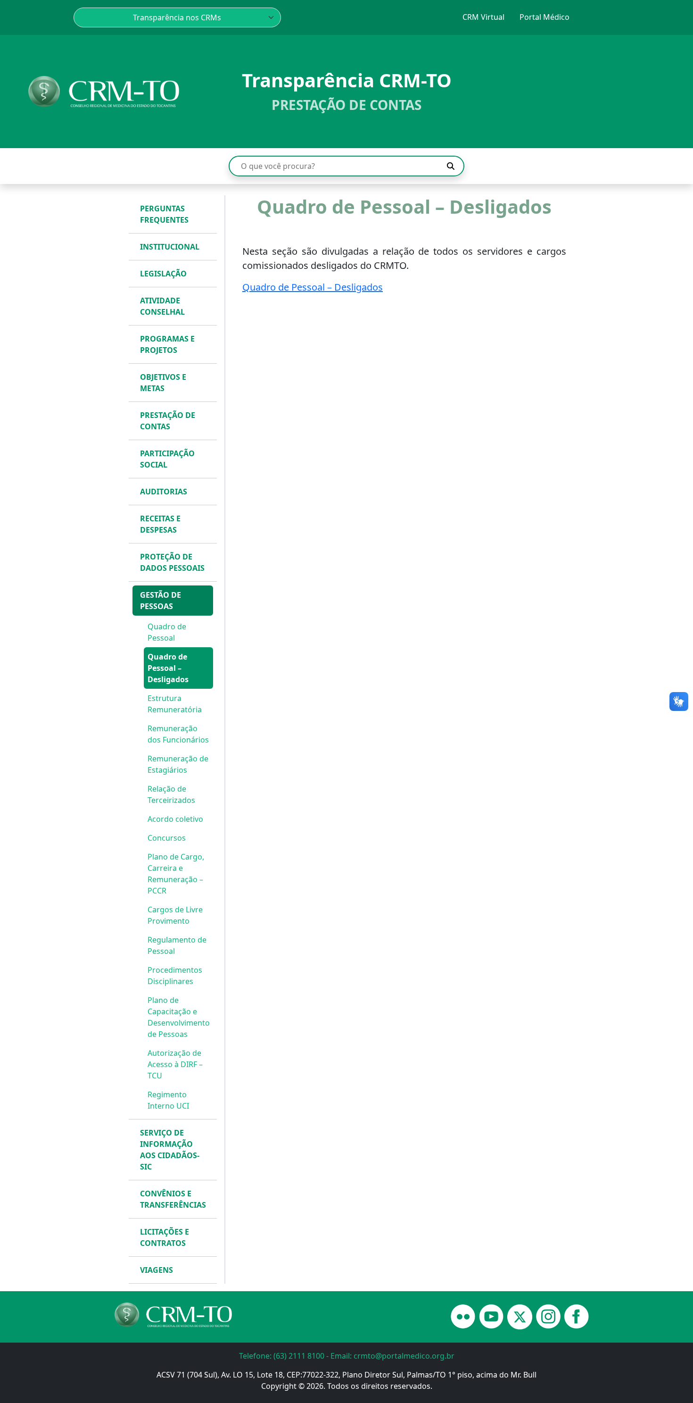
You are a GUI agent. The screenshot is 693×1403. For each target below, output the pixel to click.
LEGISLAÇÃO (163, 273)
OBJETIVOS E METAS (163, 382)
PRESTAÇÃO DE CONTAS (167, 421)
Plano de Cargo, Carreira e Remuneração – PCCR (176, 874)
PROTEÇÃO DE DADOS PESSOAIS (172, 562)
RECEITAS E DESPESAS (160, 524)
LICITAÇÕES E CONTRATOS (164, 1237)
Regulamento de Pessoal (177, 945)
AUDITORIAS (163, 491)
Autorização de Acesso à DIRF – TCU (175, 1064)
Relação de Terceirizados (171, 794)
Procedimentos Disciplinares (175, 975)
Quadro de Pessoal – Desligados (168, 668)
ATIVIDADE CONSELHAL (162, 306)
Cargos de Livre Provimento (175, 915)
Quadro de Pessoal (167, 632)
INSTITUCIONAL (169, 247)
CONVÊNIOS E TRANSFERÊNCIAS (173, 1199)
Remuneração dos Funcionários (178, 734)
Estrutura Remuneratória (175, 704)
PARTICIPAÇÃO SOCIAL (167, 459)
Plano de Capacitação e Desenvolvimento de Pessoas (179, 1017)
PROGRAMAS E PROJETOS (167, 344)
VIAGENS (156, 1270)
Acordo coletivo (175, 819)
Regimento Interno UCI (168, 1100)
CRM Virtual (483, 17)
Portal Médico (544, 17)
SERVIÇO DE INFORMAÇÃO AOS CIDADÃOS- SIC (169, 1149)
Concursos (167, 838)
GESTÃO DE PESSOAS (160, 600)
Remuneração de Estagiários (178, 764)
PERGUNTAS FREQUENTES (164, 214)
